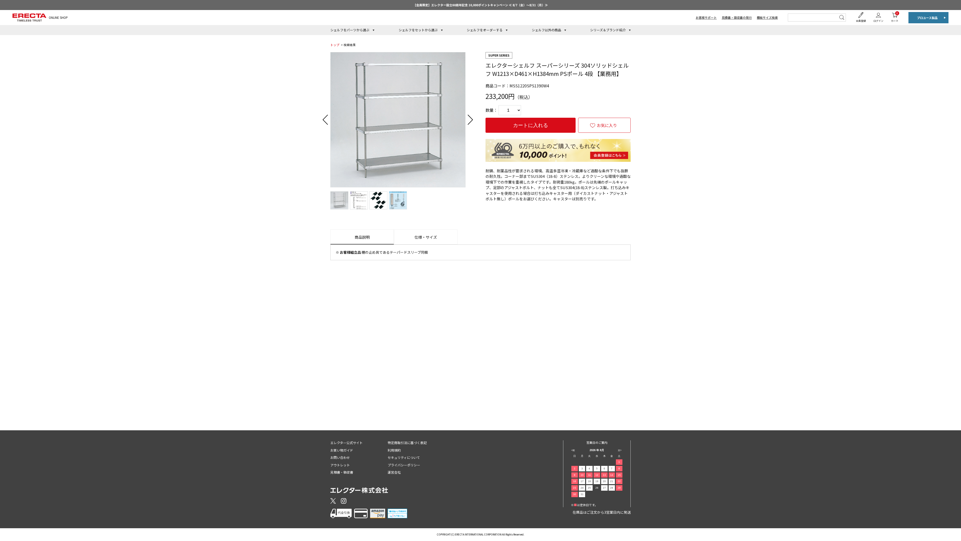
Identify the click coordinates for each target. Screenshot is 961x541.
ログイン (878, 21)
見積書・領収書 (341, 472)
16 (574, 481)
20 (604, 481)
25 (589, 487)
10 (582, 475)
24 (582, 487)
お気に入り (607, 125)
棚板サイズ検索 (767, 17)
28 (611, 487)
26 (596, 487)
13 (604, 475)
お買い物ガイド (341, 450)
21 (611, 481)
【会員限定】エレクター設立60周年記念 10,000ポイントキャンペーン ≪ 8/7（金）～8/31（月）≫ (480, 5)
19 (596, 481)
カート (894, 17)
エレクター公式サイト (346, 442)
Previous (325, 120)
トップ (334, 45)
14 (611, 475)
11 (589, 475)
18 (589, 481)
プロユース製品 (927, 18)
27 (604, 487)
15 (619, 475)
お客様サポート (706, 17)
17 (582, 481)
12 (596, 475)
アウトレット (340, 465)
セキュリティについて (404, 457)
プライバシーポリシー (404, 465)
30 (574, 494)
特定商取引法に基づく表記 (407, 442)
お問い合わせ (340, 457)
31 (582, 494)
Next (470, 120)
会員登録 (861, 21)
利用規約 (394, 450)
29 (619, 487)
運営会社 (394, 472)
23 (574, 487)
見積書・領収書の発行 (737, 17)
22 (619, 481)
